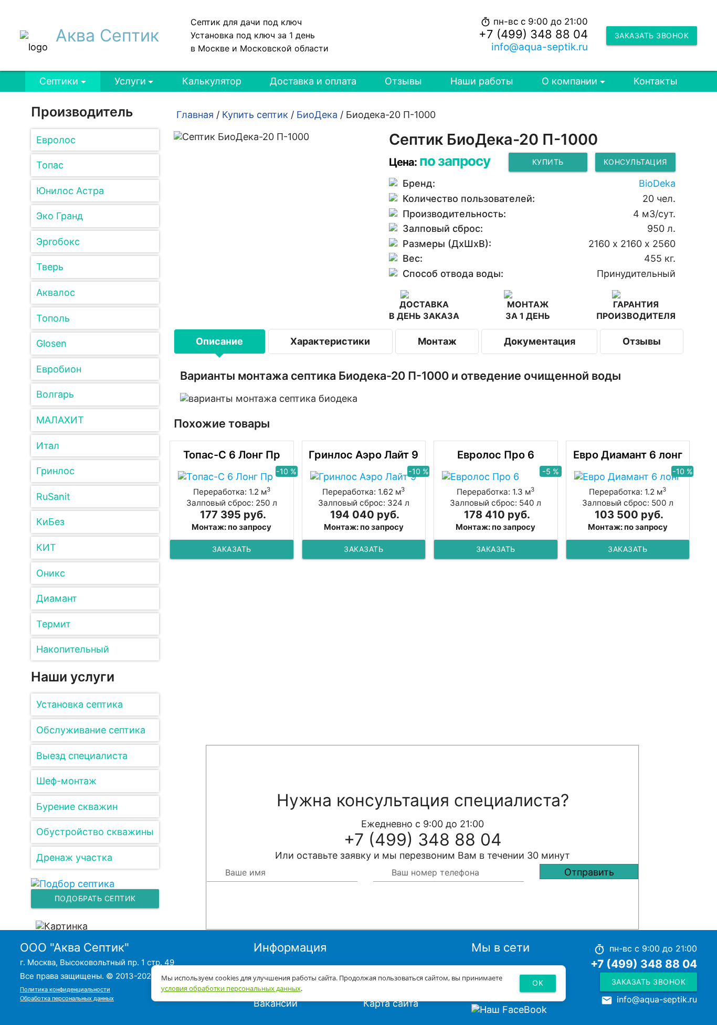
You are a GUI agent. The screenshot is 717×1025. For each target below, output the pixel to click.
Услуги (130, 81)
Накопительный (72, 649)
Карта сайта (390, 1003)
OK (537, 983)
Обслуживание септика (90, 729)
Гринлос (55, 470)
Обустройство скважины (95, 831)
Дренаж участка (74, 857)
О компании (569, 81)
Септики (58, 81)
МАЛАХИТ (60, 419)
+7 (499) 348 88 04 (533, 34)
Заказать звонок (652, 35)
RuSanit (53, 496)
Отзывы (403, 81)
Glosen (51, 343)
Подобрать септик (95, 898)
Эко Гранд (59, 215)
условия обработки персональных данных (231, 988)
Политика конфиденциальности (65, 989)
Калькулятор (211, 81)
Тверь (50, 266)
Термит (53, 623)
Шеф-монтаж (66, 780)
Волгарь (55, 394)
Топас (50, 164)
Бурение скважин (77, 806)
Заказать (231, 548)
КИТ (46, 547)
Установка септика (79, 704)
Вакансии (276, 1003)
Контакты (656, 81)
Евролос (56, 139)
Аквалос (55, 292)
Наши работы (481, 81)
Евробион (58, 369)
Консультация (635, 161)
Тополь (53, 318)
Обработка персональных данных (67, 998)
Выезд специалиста (82, 755)
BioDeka (657, 183)
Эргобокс (58, 241)
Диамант (56, 598)
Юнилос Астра (70, 190)
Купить (548, 161)
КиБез (50, 521)
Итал (47, 445)
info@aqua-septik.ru (539, 47)
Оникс (50, 573)
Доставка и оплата (313, 81)
